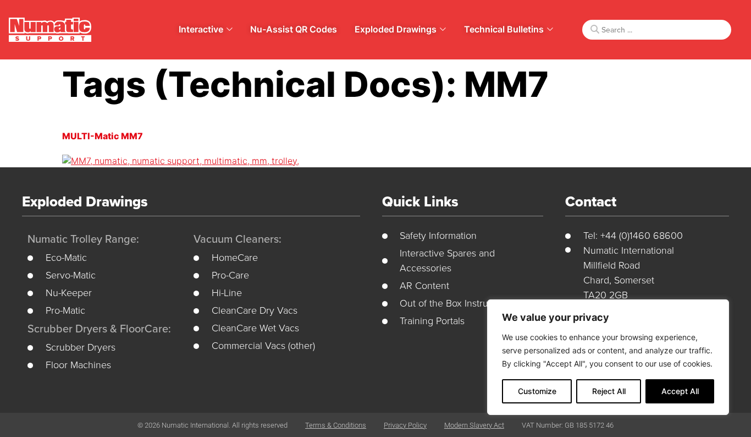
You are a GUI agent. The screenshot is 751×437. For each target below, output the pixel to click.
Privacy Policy (405, 425)
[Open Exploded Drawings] (442, 29)
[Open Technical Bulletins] (550, 29)
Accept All (680, 391)
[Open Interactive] (229, 29)
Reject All (609, 391)
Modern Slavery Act (474, 425)
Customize (537, 391)
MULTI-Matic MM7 (102, 136)
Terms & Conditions (335, 425)
